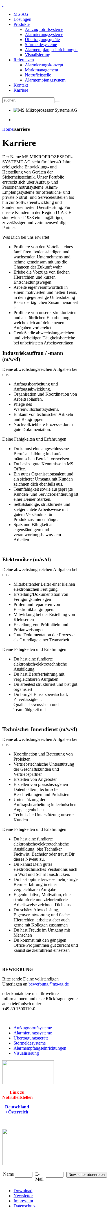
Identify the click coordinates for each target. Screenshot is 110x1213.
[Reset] (58, 101)
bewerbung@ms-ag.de (48, 984)
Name (8, 1174)
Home (7, 129)
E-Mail (39, 1177)
